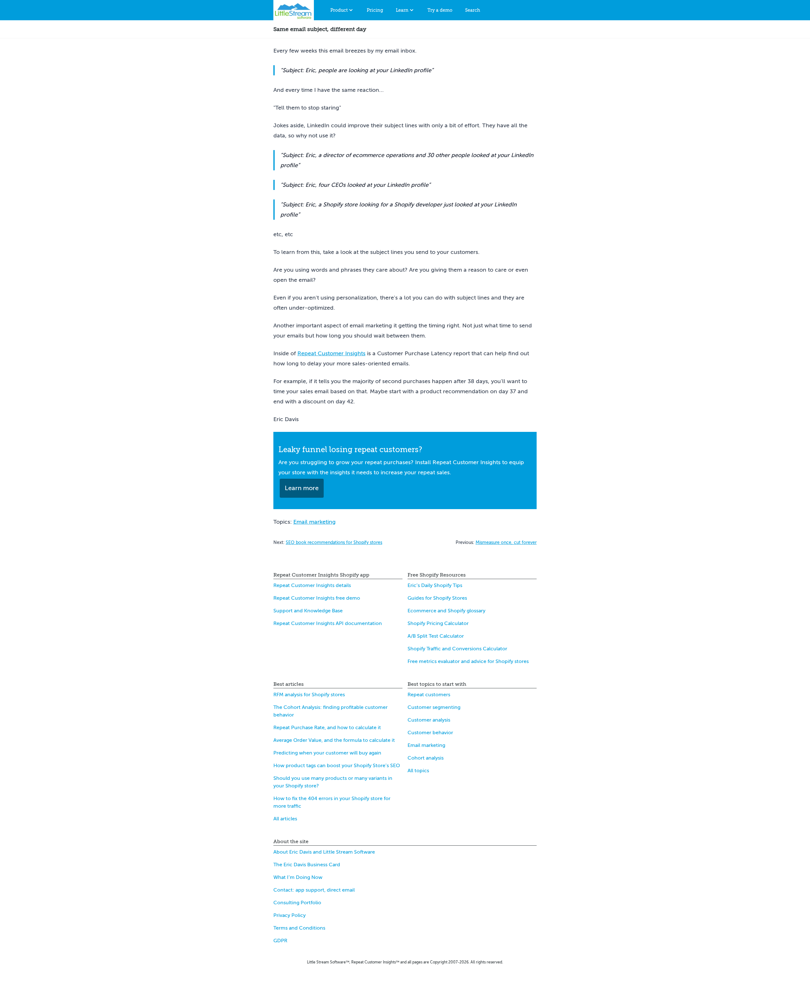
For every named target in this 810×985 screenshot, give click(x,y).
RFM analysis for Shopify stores (309, 695)
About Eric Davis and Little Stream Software (324, 852)
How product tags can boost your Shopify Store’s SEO (336, 765)
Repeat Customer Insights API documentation (327, 623)
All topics (418, 770)
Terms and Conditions (299, 928)
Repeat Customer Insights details (312, 585)
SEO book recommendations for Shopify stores (334, 542)
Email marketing (314, 522)
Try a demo (439, 10)
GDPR (280, 941)
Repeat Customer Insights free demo (316, 598)
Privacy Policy (289, 915)
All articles (285, 819)
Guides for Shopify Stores (437, 598)
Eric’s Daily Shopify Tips (435, 585)
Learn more (302, 488)
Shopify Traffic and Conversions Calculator (457, 649)
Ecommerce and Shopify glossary (446, 611)
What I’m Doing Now (297, 877)
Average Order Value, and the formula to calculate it (334, 740)
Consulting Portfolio (297, 903)
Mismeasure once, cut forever (506, 542)
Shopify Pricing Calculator (438, 623)
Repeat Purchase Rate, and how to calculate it (327, 727)
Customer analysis (429, 720)
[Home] (293, 10)
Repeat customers (429, 695)
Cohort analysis (426, 758)
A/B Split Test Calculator (436, 636)
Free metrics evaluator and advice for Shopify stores (468, 661)
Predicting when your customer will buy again (327, 753)
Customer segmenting (434, 707)
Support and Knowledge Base (308, 611)
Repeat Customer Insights (331, 353)
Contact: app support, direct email (314, 890)
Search (472, 10)
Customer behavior (430, 733)
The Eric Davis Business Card (306, 865)
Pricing (375, 10)
